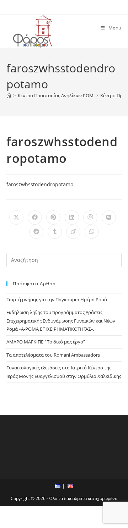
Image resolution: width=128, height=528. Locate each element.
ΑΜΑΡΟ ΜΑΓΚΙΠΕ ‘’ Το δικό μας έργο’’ (45, 342)
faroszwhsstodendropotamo (39, 184)
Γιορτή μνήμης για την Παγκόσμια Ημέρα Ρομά (56, 299)
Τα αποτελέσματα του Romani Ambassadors (53, 355)
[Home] (8, 95)
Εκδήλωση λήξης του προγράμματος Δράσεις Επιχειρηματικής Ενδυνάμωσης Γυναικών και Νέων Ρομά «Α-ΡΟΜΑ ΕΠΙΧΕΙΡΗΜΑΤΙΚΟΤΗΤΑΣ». (60, 320)
